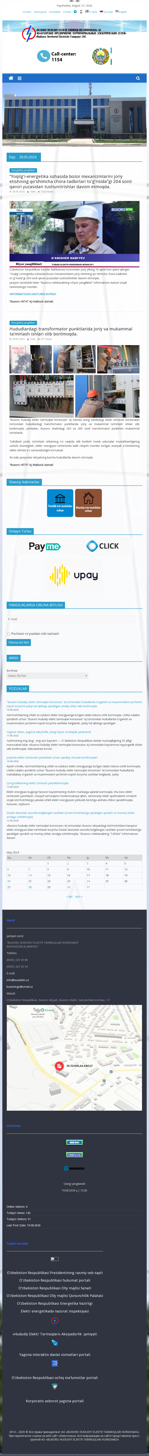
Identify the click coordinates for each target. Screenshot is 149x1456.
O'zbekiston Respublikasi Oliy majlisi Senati (54, 1288)
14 (30, 875)
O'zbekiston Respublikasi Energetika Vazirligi (55, 1303)
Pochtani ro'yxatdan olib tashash (34, 633)
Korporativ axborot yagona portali (55, 1401)
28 (30, 887)
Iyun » (78, 896)
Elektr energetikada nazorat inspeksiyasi (55, 1311)
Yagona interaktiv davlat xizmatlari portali (54, 1354)
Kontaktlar (55, 12)
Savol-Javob (40, 12)
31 (88, 887)
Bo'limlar (12, 670)
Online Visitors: (16, 1206)
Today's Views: (16, 1213)
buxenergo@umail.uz (20, 986)
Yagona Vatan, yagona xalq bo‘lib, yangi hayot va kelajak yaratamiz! (49, 732)
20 (8, 881)
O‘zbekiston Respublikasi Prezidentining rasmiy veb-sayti (55, 1272)
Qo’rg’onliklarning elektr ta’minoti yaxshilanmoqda (37, 783)
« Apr (69, 896)
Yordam (26, 12)
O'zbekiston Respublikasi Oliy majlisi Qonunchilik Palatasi (55, 1295)
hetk (33, 191)
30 (68, 887)
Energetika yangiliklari (23, 170)
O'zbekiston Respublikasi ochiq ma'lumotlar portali (55, 1377)
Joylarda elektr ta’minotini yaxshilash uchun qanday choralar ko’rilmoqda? (52, 757)
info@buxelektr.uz (18, 980)
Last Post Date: (17, 1225)
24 (88, 881)
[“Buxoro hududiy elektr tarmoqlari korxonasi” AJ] (11, 78)
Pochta (67, 12)
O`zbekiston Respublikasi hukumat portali (54, 1280)
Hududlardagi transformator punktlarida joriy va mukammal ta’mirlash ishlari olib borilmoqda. (71, 331)
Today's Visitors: (17, 1219)
